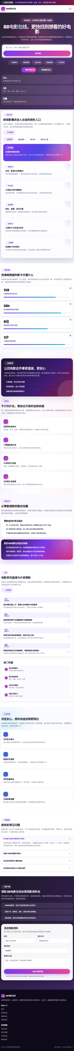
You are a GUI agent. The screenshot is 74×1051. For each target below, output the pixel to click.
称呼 (5, 936)
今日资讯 (61, 62)
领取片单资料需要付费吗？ (12, 853)
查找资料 (38, 53)
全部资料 (9, 139)
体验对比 (4, 1039)
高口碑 (32, 139)
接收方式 (41, 936)
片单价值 (4, 1036)
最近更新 (21, 139)
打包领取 (10, 132)
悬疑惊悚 (26, 62)
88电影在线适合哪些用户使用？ (14, 839)
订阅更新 (8, 590)
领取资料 (4, 1020)
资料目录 (4, 1013)
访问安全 (4, 1029)
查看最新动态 (46, 70)
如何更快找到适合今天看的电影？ (14, 868)
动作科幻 (38, 62)
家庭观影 (50, 62)
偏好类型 (7, 946)
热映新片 (15, 62)
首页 (2, 1009)
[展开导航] (70, 9)
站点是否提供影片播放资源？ (13, 861)
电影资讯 (4, 1016)
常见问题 (4, 1032)
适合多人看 (44, 139)
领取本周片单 (29, 70)
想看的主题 (8, 956)
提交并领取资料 (38, 971)
